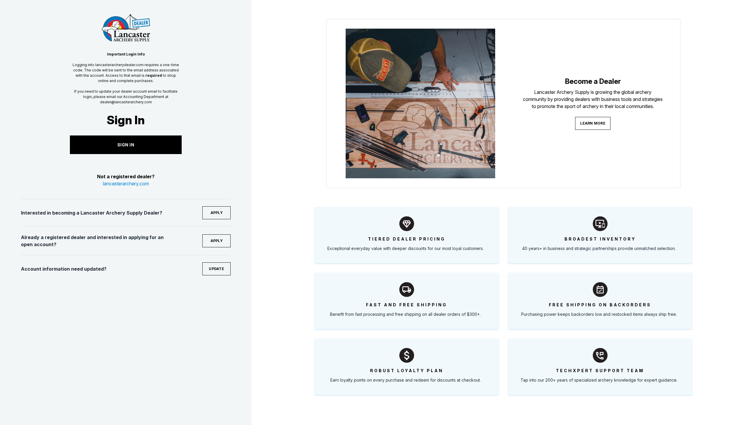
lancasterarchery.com (126, 184)
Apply (217, 212)
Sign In (125, 144)
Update (216, 269)
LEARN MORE (592, 123)
